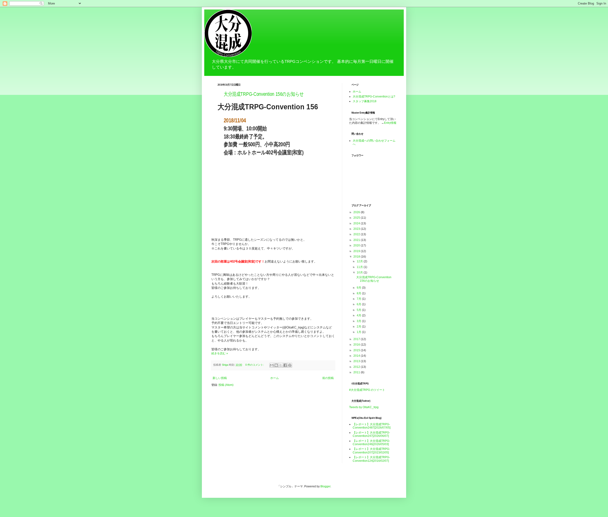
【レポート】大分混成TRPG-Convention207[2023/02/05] (371, 450)
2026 (357, 212)
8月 (359, 293)
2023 (357, 229)
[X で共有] (280, 365)
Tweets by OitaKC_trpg (364, 407)
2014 (357, 355)
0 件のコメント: (255, 364)
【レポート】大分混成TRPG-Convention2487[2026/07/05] (371, 426)
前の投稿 (328, 378)
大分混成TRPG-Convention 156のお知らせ (264, 94)
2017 (357, 339)
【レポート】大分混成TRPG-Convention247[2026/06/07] (371, 434)
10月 (360, 272)
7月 (359, 298)
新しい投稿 (220, 378)
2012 (357, 367)
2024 (357, 223)
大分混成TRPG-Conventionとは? (374, 96)
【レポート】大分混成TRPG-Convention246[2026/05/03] (371, 442)
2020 (357, 245)
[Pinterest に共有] (289, 365)
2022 (357, 234)
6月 (359, 304)
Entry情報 (390, 123)
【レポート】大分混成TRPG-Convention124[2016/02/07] (371, 459)
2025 (357, 217)
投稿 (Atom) (225, 385)
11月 (360, 267)
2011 (357, 372)
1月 (359, 332)
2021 (357, 240)
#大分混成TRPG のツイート (367, 390)
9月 (359, 287)
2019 (357, 251)
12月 (360, 261)
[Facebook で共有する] (285, 365)
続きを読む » (219, 353)
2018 (357, 256)
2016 (357, 344)
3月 (359, 321)
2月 (359, 326)
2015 (357, 350)
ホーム (274, 378)
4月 (359, 315)
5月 (359, 310)
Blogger (325, 486)
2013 (357, 361)
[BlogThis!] (276, 365)
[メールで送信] (271, 365)
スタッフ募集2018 (364, 101)
